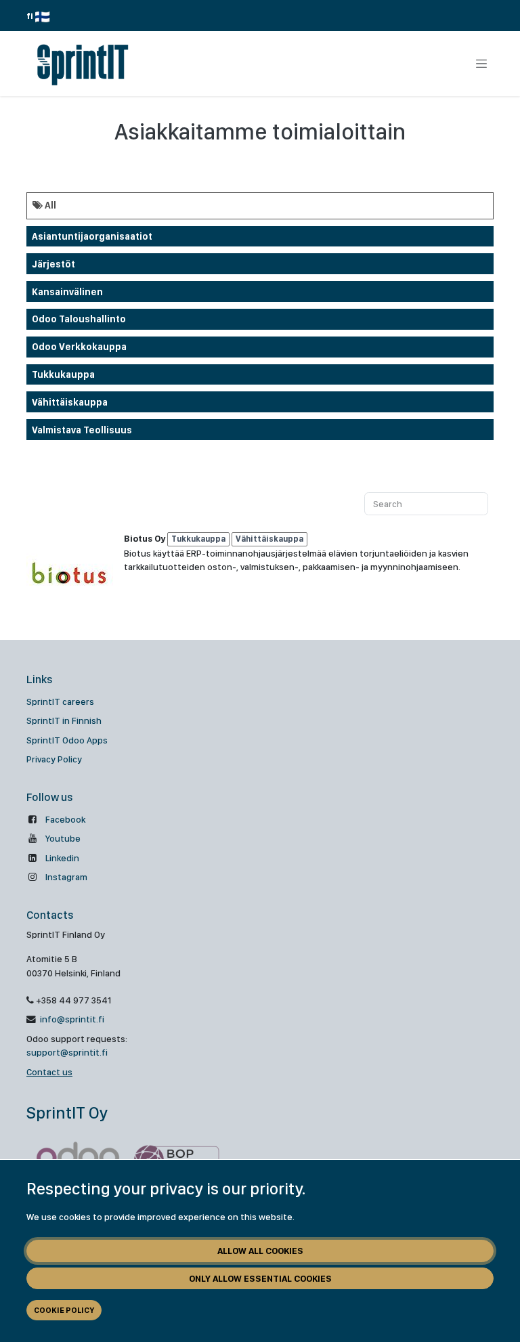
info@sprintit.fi (71, 1019)
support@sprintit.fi (67, 1052)
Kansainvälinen (67, 291)
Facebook (65, 819)
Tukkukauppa (63, 374)
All (49, 205)
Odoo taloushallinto (79, 318)
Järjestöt (53, 264)
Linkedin (62, 857)
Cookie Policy (64, 1310)
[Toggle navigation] (481, 64)
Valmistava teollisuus (82, 430)
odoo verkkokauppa (79, 346)
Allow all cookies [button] (260, 1250)
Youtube (63, 838)
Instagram (66, 876)
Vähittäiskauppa (70, 402)
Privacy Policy (54, 759)
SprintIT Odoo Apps (67, 740)
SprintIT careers (60, 701)
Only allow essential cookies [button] (260, 1278)
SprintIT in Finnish (64, 720)
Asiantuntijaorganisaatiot (92, 236)
